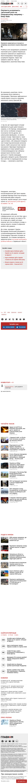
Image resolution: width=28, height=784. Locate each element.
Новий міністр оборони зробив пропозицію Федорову (16, 665)
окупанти (20, 312)
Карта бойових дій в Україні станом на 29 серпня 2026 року (13, 699)
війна (9, 312)
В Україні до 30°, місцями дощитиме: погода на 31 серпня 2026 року (12, 681)
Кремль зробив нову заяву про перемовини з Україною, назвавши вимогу (16, 671)
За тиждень (4, 635)
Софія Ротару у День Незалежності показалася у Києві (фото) (15, 652)
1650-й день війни (6, 6)
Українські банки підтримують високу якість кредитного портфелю (16, 722)
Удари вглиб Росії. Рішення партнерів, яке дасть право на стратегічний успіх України (17, 430)
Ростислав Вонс (4, 18)
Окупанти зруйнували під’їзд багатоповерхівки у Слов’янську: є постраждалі (17, 582)
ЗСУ (5, 312)
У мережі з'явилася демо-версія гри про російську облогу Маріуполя (18, 499)
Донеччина (13, 312)
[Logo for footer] (7, 737)
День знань (15, 6)
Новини (4, 678)
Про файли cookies (5, 781)
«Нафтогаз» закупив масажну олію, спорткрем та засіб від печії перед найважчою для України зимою (11, 711)
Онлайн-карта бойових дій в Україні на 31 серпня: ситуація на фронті (14, 253)
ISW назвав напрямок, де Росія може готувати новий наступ (17, 539)
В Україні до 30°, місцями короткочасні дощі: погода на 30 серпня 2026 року (12, 686)
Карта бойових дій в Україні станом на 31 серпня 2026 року (16, 572)
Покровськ (4, 314)
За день (16, 635)
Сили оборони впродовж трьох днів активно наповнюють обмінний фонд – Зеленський (18, 456)
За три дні (10, 635)
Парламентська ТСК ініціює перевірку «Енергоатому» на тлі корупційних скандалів (17, 447)
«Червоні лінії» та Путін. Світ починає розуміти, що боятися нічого (17, 439)
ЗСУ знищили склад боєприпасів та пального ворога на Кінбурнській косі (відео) (18, 491)
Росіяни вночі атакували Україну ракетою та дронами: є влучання (17, 564)
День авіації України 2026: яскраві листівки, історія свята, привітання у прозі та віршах (14, 704)
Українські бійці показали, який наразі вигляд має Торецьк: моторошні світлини (16, 465)
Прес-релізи (6, 717)
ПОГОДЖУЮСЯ (21, 781)
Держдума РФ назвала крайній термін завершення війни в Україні (17, 659)
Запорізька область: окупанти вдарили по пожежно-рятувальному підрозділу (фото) (17, 556)
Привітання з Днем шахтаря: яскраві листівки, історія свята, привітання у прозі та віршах (13, 693)
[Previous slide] (24, 7)
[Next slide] (26, 7)
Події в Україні (7, 535)
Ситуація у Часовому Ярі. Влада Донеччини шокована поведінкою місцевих (18, 474)
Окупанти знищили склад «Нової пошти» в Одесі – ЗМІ (18, 547)
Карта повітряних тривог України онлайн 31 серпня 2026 (17, 646)
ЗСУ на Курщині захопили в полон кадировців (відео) (18, 482)
